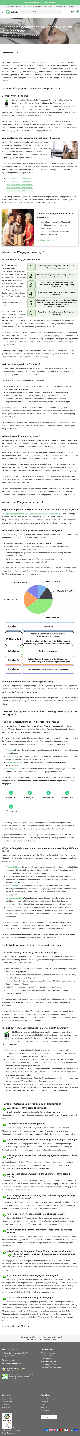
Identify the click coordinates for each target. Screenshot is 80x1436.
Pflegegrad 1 (11, 797)
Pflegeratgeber (46, 1358)
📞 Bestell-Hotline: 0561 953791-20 (64, 6)
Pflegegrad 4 (67, 797)
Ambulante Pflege (13, 867)
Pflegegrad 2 (29, 797)
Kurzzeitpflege (12, 886)
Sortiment (6, 1395)
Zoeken (59, 11)
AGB (42, 1404)
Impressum (45, 1402)
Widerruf (44, 1407)
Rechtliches (45, 1395)
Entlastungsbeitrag (13, 769)
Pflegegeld (10, 750)
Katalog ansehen (3, 11)
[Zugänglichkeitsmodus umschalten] (77, 6)
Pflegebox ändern (47, 1356)
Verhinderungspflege (14, 898)
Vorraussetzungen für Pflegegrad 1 (19, 178)
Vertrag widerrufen (49, 1417)
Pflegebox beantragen (48, 1353)
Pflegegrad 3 (48, 797)
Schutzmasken (7, 1402)
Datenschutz (45, 1410)
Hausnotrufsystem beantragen (51, 1367)
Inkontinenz (6, 1404)
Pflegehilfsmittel (12, 907)
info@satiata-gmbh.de (13, 1363)
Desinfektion (6, 1407)
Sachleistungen (12, 756)
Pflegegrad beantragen (49, 1361)
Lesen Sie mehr (10, 6)
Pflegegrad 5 (11, 811)
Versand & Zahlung (47, 1399)
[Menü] (10, 1414)
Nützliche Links (47, 1349)
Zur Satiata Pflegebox (45, 240)
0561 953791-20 (11, 1360)
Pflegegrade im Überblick (49, 1364)
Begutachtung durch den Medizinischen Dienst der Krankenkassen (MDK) (33, 514)
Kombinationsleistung (14, 762)
